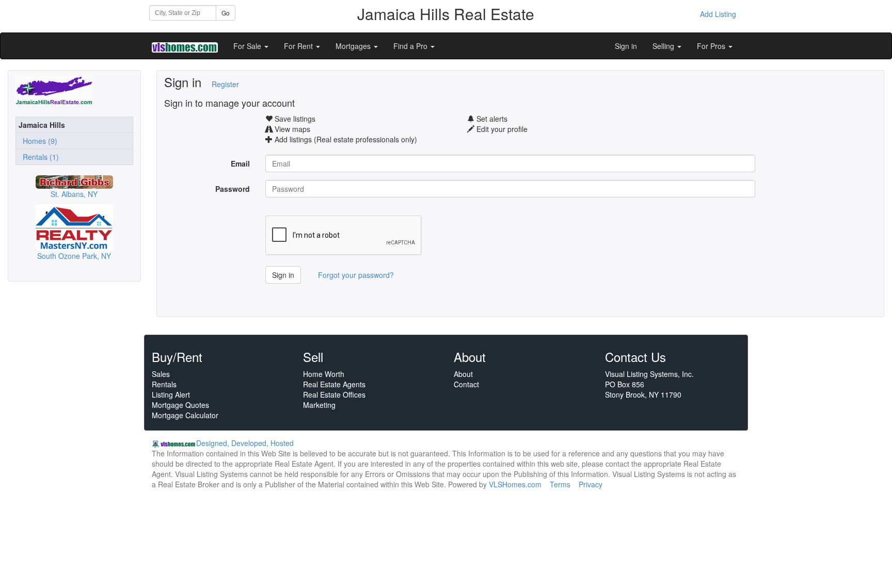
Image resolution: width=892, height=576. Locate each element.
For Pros (712, 46)
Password (232, 189)
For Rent (299, 46)
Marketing (319, 405)
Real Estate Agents (334, 384)
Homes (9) (38, 141)
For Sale (248, 46)
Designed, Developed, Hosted (245, 443)
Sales (161, 374)
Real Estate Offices (334, 394)
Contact (466, 384)
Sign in (626, 46)
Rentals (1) (39, 157)
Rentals (164, 384)
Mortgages (354, 46)
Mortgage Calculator (185, 415)
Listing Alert (171, 394)
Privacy (590, 484)
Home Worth (323, 374)
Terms (560, 484)
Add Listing (718, 14)
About (463, 374)
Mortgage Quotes (180, 405)
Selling (664, 46)
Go (225, 12)
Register (225, 84)
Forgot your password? (356, 275)
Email (240, 163)
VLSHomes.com (515, 484)
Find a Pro (411, 46)
